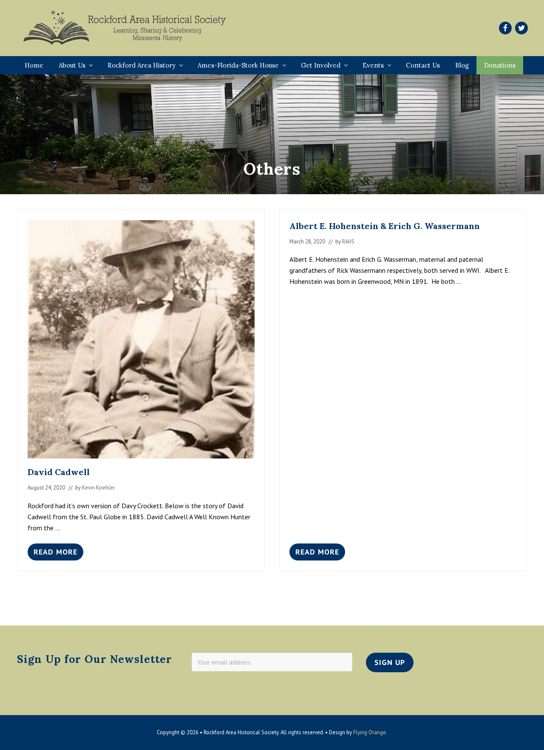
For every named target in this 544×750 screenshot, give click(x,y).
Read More (55, 553)
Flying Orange (369, 732)
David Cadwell (59, 472)
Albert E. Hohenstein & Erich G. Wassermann (384, 226)
